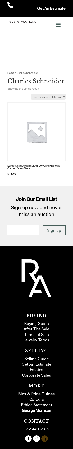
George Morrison (36, 410)
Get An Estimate (51, 8)
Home (10, 72)
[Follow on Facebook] (28, 438)
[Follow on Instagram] (36, 438)
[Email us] (44, 438)
